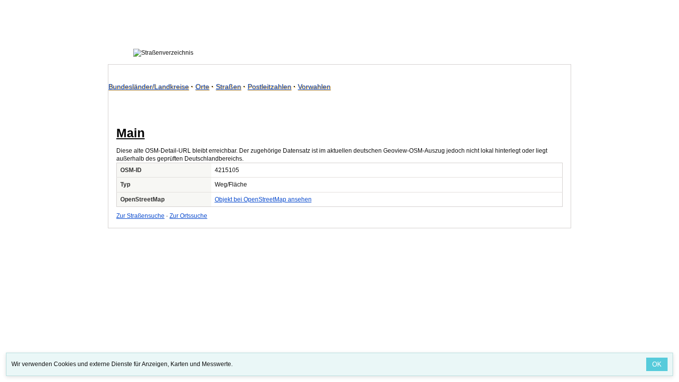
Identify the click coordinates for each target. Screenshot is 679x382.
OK (657, 364)
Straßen (228, 87)
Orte (202, 87)
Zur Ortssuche (188, 215)
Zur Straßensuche (140, 215)
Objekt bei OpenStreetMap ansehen (263, 199)
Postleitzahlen (269, 87)
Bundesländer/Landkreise (148, 87)
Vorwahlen (314, 87)
